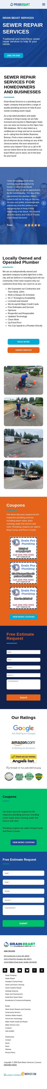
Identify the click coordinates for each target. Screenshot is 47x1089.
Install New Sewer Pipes (13, 997)
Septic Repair (10, 978)
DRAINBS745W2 (10, 1065)
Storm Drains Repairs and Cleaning (18, 1009)
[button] (43, 4)
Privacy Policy (10, 1052)
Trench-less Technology (13, 1019)
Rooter (7, 1006)
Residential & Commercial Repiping (18, 1000)
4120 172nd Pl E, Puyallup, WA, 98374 (17, 959)
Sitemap (8, 1049)
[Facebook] (5, 970)
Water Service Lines (12, 1025)
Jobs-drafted (9, 1031)
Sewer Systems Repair (13, 988)
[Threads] (42, 970)
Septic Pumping (10, 975)
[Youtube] (19, 970)
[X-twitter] (12, 970)
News (7, 1046)
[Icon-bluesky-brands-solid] (27, 970)
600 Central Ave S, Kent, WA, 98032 (16, 956)
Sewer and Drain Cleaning (14, 985)
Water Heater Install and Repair (16, 1022)
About (7, 1043)
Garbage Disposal (11, 991)
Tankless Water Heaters (13, 1015)
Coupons (8, 1028)
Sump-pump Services (12, 1012)
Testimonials (9, 1037)
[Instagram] (34, 970)
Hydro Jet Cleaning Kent (14, 994)
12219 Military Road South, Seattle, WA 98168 (20, 962)
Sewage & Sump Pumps (13, 981)
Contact (8, 1040)
